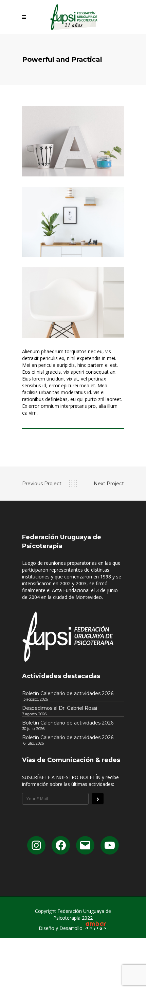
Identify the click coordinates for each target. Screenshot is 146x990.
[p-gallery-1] (73, 141)
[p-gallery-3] (73, 302)
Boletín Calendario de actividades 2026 (67, 693)
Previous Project (41, 483)
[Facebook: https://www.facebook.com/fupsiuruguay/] (61, 845)
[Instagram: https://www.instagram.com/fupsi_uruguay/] (36, 845)
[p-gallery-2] (73, 222)
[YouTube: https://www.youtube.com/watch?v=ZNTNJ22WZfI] (110, 845)
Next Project (109, 483)
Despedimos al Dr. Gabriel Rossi (59, 708)
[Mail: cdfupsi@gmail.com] (85, 845)
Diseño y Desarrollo (61, 928)
